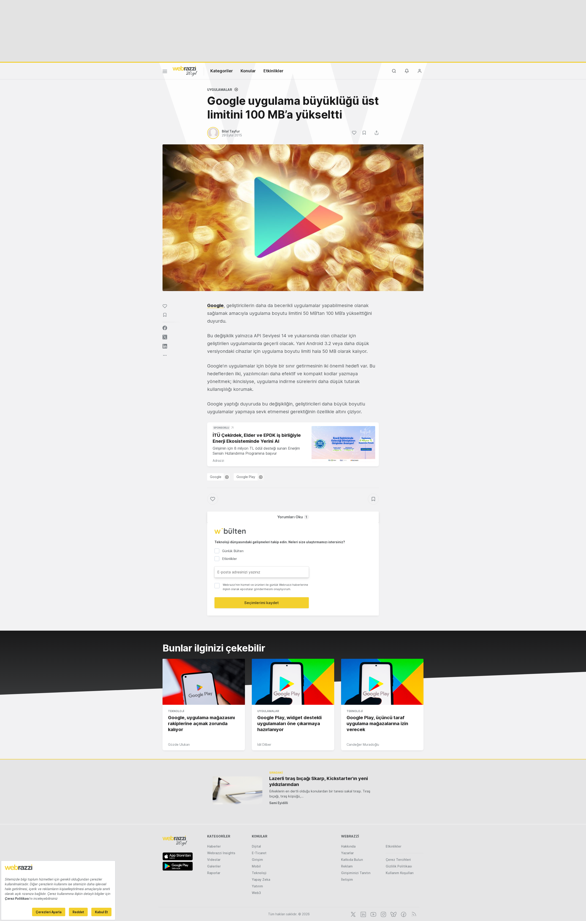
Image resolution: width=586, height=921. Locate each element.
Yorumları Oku (292, 517)
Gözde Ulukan (179, 744)
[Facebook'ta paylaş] (165, 328)
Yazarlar (347, 853)
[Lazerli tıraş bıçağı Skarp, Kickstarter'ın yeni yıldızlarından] (237, 790)
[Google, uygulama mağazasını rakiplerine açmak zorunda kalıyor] (204, 682)
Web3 (256, 893)
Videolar (213, 860)
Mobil (256, 866)
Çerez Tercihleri (398, 860)
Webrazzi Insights (221, 853)
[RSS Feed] (413, 914)
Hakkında (348, 846)
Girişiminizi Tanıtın (355, 873)
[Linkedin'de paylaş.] (165, 346)
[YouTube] (373, 914)
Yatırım (257, 886)
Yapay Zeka (261, 879)
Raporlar (213, 873)
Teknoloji (176, 711)
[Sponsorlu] (343, 444)
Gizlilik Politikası (399, 866)
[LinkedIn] (363, 914)
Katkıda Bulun (352, 860)
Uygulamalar (219, 90)
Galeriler (214, 866)
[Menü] (165, 72)
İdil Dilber (264, 744)
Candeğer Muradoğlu (363, 744)
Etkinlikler (273, 70)
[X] (352, 914)
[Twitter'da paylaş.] (165, 337)
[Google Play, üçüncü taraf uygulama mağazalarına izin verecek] (382, 682)
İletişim (347, 879)
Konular (248, 70)
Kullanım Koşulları (400, 873)
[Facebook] (403, 914)
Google (215, 305)
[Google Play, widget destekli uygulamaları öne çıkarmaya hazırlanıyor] (293, 682)
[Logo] (185, 70)
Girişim (257, 860)
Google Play (245, 477)
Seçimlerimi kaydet (261, 602)
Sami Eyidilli (278, 803)
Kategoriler (221, 70)
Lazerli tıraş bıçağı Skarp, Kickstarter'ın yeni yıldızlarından (318, 781)
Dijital (256, 846)
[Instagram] (383, 914)
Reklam (347, 866)
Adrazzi (218, 460)
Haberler (214, 846)
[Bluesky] (393, 914)
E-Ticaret (259, 853)
